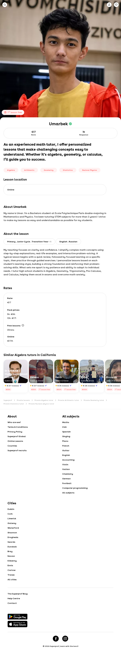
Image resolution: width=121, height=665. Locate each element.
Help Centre (14, 598)
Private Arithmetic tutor (68, 400)
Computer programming (75, 488)
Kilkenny (12, 561)
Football (66, 483)
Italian (66, 469)
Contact (12, 603)
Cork (10, 514)
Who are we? (14, 422)
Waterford (13, 528)
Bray (10, 551)
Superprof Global (17, 436)
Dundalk (12, 546)
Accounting (68, 460)
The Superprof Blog (18, 594)
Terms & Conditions (18, 427)
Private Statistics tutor (14, 404)
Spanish (66, 431)
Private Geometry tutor (94, 400)
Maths (65, 422)
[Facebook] (56, 639)
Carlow (11, 570)
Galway (12, 523)
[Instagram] (65, 639)
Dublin (11, 509)
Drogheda (13, 537)
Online (10, 189)
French (65, 446)
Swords (11, 542)
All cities (12, 579)
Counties (12, 446)
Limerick (12, 518)
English (66, 455)
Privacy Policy (15, 431)
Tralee (11, 575)
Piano (65, 441)
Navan (11, 556)
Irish (64, 427)
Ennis (10, 565)
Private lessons (23, 400)
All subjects (68, 492)
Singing (66, 436)
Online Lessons (15, 441)
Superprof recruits (17, 450)
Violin (65, 464)
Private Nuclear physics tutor (41, 404)
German (66, 478)
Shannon (12, 532)
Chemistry (67, 474)
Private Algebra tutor (44, 400)
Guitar (65, 450)
